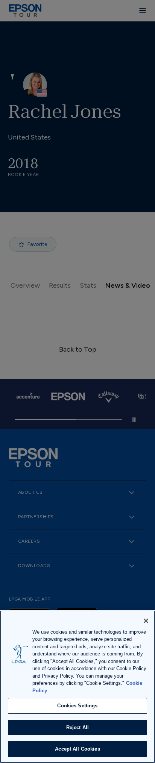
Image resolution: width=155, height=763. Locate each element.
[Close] (146, 621)
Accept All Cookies (77, 749)
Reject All (77, 727)
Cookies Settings (77, 705)
